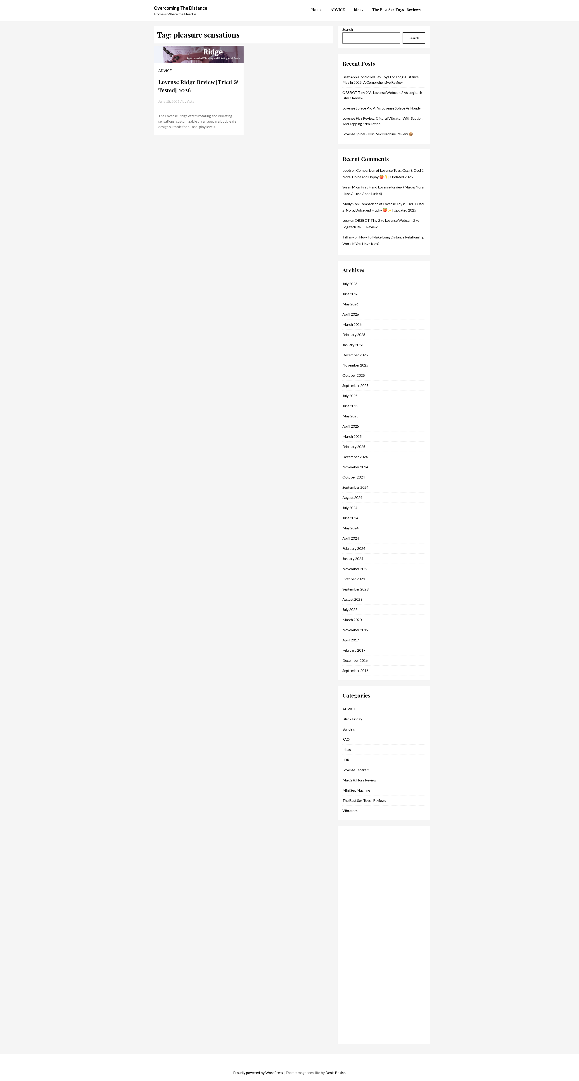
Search (347, 29)
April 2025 (350, 426)
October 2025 (353, 375)
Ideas (346, 749)
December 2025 (355, 355)
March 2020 (352, 619)
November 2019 (355, 630)
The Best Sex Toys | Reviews (364, 800)
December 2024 (355, 457)
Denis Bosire (335, 1072)
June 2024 (350, 518)
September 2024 (355, 487)
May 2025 (350, 416)
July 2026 (349, 283)
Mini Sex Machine (356, 790)
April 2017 (350, 640)
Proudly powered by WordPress (258, 1072)
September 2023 (355, 589)
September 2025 (355, 385)
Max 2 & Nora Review (359, 780)
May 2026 (350, 304)
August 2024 (352, 497)
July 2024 (349, 507)
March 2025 (352, 436)
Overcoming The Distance (180, 8)
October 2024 (353, 477)
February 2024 (353, 548)
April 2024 (350, 538)
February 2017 (353, 650)
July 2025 (349, 395)
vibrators (350, 810)
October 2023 (353, 579)
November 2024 (355, 467)
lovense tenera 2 (355, 770)
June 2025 (350, 406)
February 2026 (353, 334)
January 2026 (352, 345)
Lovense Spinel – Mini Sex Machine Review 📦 (377, 134)
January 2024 (352, 558)
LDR (345, 759)
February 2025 (353, 446)
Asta (190, 101)
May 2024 (350, 528)
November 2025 (355, 365)
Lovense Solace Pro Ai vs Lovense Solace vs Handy (381, 108)
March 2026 (352, 324)
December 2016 (355, 660)
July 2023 (349, 609)
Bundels (348, 729)
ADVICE (165, 70)
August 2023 (352, 599)
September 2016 (355, 670)
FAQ (346, 739)
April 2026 (350, 314)
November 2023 (355, 569)
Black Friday (352, 719)
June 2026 (350, 294)
